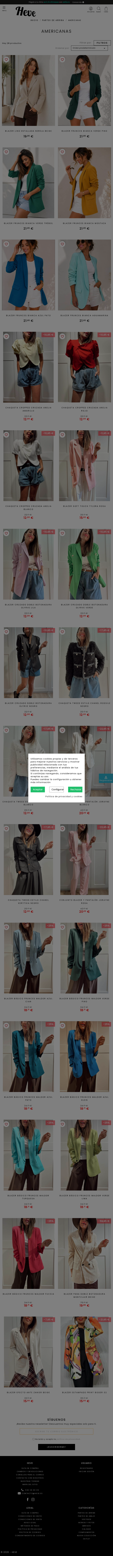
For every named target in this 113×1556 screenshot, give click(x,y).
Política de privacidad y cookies (63, 796)
